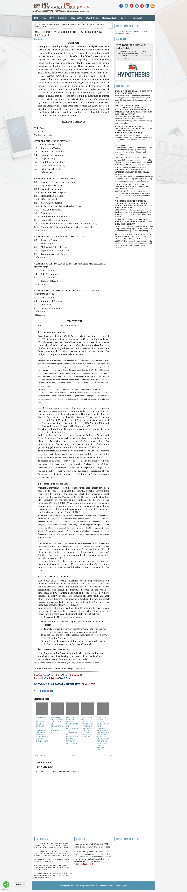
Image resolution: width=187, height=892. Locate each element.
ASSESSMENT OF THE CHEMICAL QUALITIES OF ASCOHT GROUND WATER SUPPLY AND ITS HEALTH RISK (53, 875)
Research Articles (92, 18)
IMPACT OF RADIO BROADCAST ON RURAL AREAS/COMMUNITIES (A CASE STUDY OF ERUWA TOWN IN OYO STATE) (133, 236)
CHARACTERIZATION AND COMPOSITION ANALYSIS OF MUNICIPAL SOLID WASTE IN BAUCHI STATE (52, 867)
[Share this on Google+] (48, 691)
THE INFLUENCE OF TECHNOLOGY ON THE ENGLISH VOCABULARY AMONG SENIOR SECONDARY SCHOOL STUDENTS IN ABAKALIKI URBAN (133, 204)
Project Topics (48, 17)
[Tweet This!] (45, 691)
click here (80, 668)
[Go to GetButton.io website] (6, 889)
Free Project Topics (122, 145)
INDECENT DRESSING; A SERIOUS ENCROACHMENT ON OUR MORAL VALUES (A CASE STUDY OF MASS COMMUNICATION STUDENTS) (133, 129)
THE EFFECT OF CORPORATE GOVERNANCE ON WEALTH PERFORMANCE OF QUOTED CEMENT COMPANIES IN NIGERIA (87, 727)
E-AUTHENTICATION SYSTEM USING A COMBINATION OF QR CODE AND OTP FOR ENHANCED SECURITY (133, 222)
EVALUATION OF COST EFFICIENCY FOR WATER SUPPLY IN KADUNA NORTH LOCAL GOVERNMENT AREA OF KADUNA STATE (52, 846)
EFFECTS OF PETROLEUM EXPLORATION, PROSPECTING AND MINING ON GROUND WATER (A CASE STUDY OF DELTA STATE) (51, 854)
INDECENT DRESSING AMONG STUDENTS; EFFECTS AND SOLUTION (133, 92)
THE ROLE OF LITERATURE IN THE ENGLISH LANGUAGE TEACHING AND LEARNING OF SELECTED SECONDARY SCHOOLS (131, 171)
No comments (38, 39)
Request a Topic (76, 18)
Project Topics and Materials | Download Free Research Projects (101, 886)
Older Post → (107, 755)
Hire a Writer (62, 18)
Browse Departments (109, 18)
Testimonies (137, 18)
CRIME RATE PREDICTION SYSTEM (130, 157)
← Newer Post (40, 755)
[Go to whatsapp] (6, 884)
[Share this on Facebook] (41, 691)
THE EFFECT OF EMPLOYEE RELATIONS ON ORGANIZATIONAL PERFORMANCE (57, 724)
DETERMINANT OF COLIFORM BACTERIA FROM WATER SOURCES (51, 861)
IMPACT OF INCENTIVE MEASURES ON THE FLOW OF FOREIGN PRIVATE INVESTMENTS (69, 34)
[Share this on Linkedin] (51, 691)
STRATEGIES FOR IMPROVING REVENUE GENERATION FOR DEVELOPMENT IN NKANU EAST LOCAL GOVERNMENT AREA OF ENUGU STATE (42, 729)
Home (36, 18)
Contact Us (125, 18)
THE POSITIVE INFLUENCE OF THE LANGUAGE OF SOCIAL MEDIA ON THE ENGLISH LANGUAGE (131, 186)
